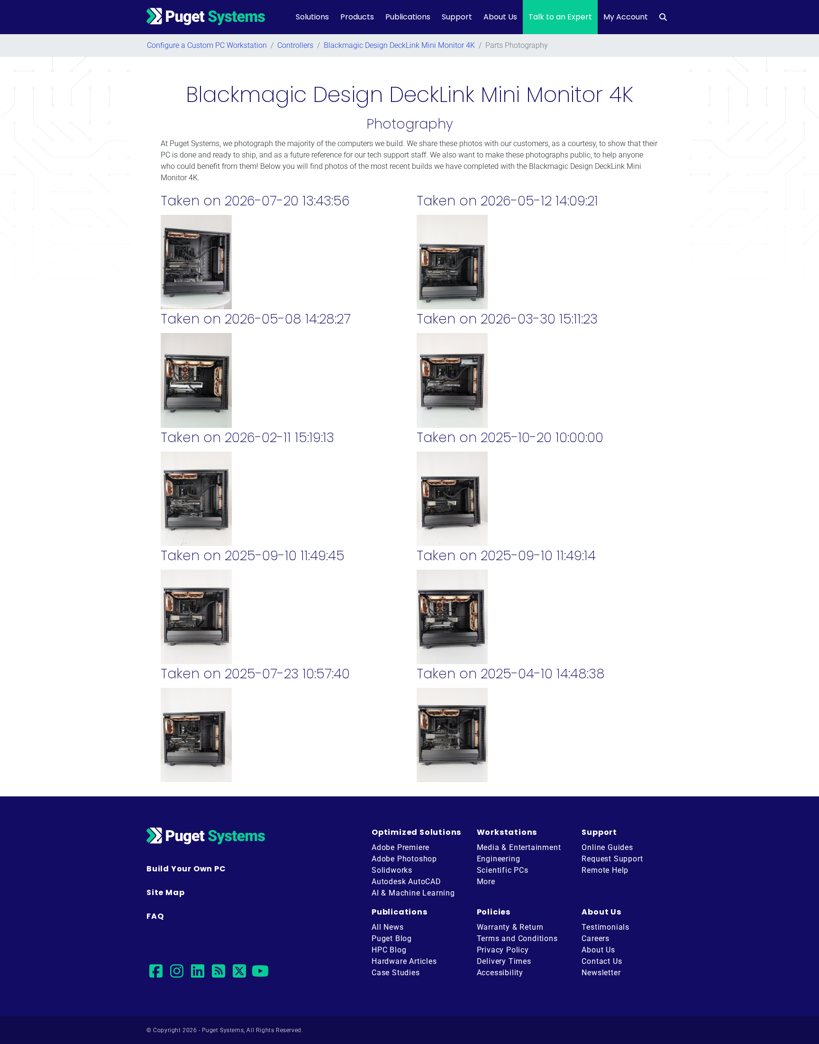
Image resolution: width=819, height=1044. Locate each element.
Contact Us (602, 961)
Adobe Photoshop (404, 858)
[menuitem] (663, 17)
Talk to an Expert (560, 16)
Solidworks (392, 870)
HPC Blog (389, 949)
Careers (596, 938)
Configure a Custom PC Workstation (207, 45)
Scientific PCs (502, 870)
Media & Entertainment (519, 847)
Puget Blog (392, 938)
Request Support (612, 858)
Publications (407, 16)
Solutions (312, 16)
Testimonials (605, 927)
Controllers (295, 45)
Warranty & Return (510, 927)
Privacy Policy (503, 949)
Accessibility (500, 972)
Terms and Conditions (517, 938)
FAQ (155, 916)
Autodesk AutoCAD (406, 881)
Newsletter (601, 972)
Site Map (165, 892)
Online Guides (607, 847)
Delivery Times (504, 961)
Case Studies (396, 972)
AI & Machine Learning (413, 892)
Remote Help (605, 870)
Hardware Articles (404, 961)
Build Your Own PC (186, 868)
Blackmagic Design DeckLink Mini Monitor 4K (399, 45)
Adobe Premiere (400, 847)
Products (357, 16)
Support (457, 16)
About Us (500, 16)
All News (387, 927)
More (486, 881)
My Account (625, 16)
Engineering (498, 858)
